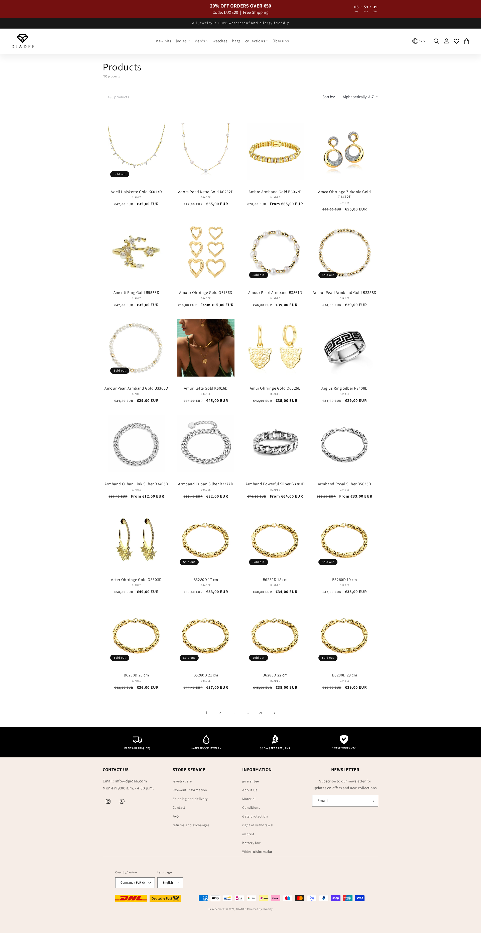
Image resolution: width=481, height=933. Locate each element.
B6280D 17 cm (205, 579)
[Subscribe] (372, 801)
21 (261, 713)
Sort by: (328, 96)
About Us (249, 790)
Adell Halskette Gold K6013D (136, 191)
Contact (179, 807)
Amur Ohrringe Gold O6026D (275, 388)
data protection (255, 816)
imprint (248, 834)
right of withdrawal (257, 825)
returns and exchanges (191, 825)
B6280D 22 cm (275, 675)
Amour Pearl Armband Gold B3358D (345, 292)
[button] (183, 41)
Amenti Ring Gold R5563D (136, 292)
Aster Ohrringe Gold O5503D (136, 579)
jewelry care (182, 781)
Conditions (251, 807)
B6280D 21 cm (205, 675)
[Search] (436, 41)
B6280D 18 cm (275, 579)
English (168, 882)
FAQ (176, 816)
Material (249, 798)
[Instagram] (108, 801)
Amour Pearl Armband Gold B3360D (136, 388)
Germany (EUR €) (133, 882)
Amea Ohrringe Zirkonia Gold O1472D (344, 194)
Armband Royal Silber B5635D (344, 484)
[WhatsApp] (122, 801)
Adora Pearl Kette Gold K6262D (205, 191)
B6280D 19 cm (344, 579)
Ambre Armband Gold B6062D (275, 191)
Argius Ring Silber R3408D (344, 388)
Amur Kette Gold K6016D (206, 388)
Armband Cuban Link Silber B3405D (136, 484)
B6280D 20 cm (136, 675)
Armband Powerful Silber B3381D (275, 484)
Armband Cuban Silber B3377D (205, 484)
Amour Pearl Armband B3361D (275, 292)
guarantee (250, 781)
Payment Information (190, 790)
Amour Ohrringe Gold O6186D (205, 292)
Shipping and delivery (190, 798)
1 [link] (207, 712)
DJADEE (241, 909)
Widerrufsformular (257, 851)
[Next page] (274, 712)
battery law (251, 843)
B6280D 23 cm (344, 675)
